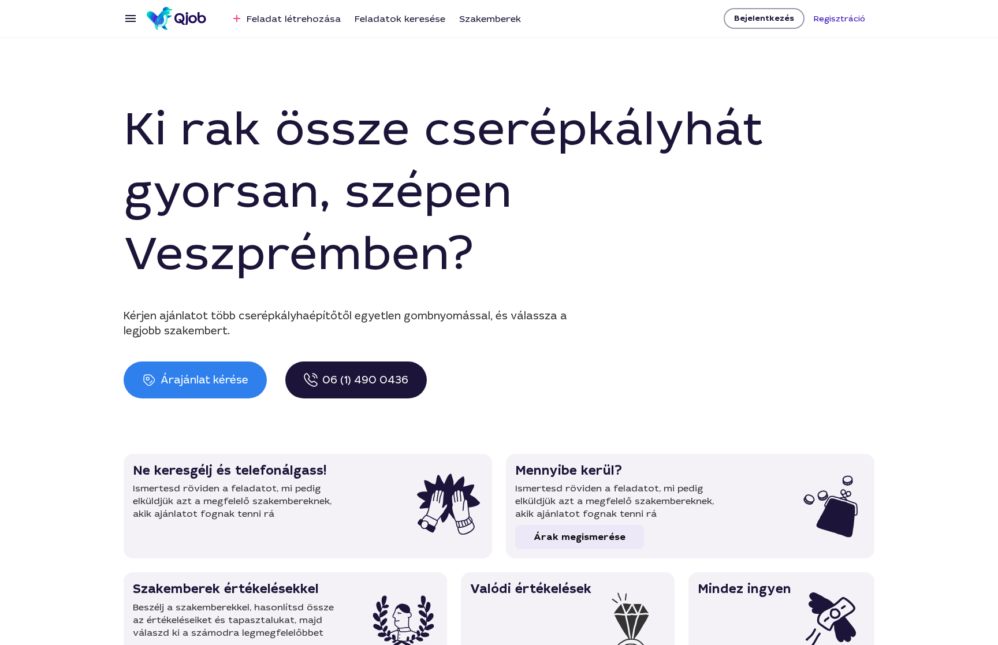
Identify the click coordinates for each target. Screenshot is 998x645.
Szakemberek (490, 19)
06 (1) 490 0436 (365, 380)
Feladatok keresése (400, 19)
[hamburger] (130, 18)
